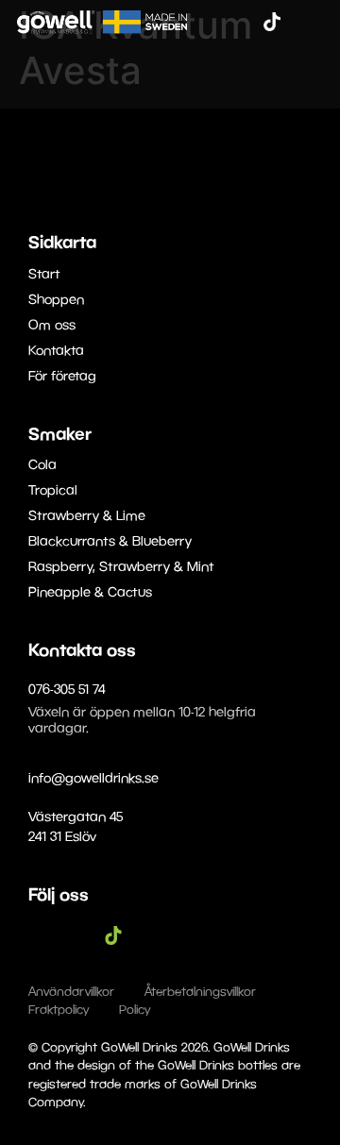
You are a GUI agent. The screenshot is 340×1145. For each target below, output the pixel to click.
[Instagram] (243, 21)
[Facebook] (215, 21)
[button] (313, 71)
